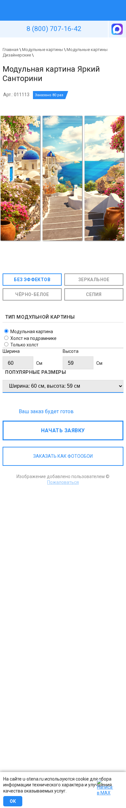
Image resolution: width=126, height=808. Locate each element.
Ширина (11, 351)
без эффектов (32, 279)
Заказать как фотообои (63, 456)
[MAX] (116, 29)
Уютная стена (47, 2)
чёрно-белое (32, 294)
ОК (13, 801)
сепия (94, 294)
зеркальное (94, 279)
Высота (71, 351)
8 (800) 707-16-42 (53, 29)
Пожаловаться (63, 482)
